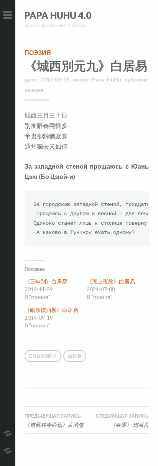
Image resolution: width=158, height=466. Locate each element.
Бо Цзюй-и (43, 356)
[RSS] (7, 449)
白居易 (75, 356)
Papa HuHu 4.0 (58, 15)
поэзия (38, 52)
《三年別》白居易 (46, 281)
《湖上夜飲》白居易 (111, 281)
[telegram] (7, 432)
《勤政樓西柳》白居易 (51, 310)
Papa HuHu (106, 79)
